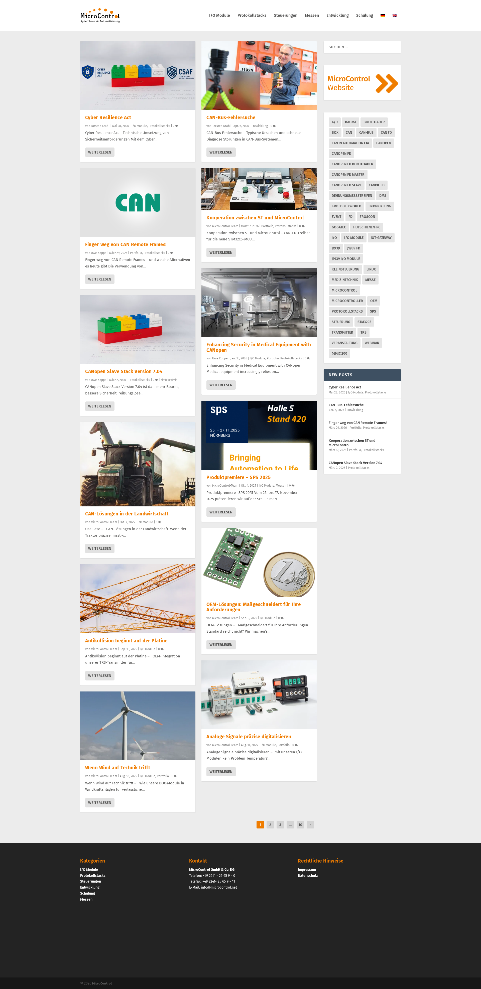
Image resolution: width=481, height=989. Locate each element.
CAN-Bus (366, 132)
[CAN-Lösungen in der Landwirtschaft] (137, 464)
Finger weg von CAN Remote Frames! (126, 244)
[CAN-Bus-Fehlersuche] (259, 75)
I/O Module (219, 16)
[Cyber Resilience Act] (137, 75)
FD (350, 217)
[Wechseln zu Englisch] (395, 22)
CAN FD (386, 132)
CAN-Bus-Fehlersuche (231, 117)
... (290, 824)
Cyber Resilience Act (108, 117)
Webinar (372, 343)
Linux (371, 269)
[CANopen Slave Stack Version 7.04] (137, 329)
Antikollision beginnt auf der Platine (126, 641)
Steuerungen (285, 16)
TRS (363, 332)
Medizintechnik (345, 280)
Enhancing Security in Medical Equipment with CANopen (258, 347)
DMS (382, 196)
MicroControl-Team (104, 522)
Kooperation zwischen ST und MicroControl (255, 218)
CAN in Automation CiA (350, 143)
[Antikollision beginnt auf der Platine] (137, 598)
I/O (334, 238)
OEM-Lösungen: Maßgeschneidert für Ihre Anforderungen (253, 607)
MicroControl (344, 290)
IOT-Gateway (381, 238)
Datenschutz (308, 875)
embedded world (346, 206)
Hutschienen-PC (366, 227)
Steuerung (341, 322)
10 (300, 824)
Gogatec (339, 227)
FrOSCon (367, 217)
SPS (373, 311)
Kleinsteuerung (345, 269)
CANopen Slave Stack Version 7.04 (124, 371)
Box (335, 132)
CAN (349, 132)
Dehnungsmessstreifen (352, 196)
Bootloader (374, 122)
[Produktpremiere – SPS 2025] (259, 435)
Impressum (307, 869)
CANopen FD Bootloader (352, 164)
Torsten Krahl (100, 126)
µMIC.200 (339, 353)
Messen (312, 16)
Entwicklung (337, 16)
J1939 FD (353, 248)
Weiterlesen (99, 152)
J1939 (336, 248)
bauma (350, 122)
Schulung (364, 16)
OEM (373, 301)
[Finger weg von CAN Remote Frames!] (137, 202)
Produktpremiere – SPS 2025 (238, 477)
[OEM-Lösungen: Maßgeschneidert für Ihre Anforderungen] (259, 562)
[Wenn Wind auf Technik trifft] (137, 726)
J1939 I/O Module (346, 259)
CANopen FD (341, 154)
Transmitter (342, 332)
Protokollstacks (252, 16)
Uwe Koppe (98, 253)
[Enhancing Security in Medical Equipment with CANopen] (259, 302)
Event (336, 217)
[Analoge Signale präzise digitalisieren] (259, 695)
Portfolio (136, 253)
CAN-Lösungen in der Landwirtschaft (126, 514)
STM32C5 (364, 322)
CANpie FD (377, 185)
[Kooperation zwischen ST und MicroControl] (259, 189)
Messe (370, 280)
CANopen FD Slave (347, 185)
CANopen (383, 143)
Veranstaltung (344, 343)
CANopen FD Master (348, 175)
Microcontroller (347, 301)
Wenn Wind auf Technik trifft (117, 768)
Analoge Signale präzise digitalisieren (248, 737)
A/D (335, 122)
